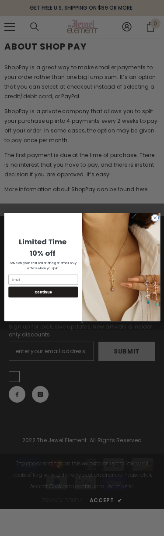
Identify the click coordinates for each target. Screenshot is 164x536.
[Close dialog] (154, 218)
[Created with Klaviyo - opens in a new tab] (82, 322)
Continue (43, 291)
